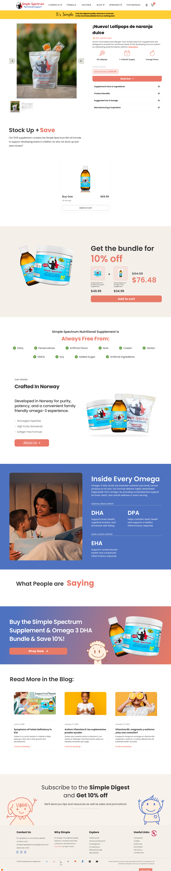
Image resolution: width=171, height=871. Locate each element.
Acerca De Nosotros (97, 841)
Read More (133, 47)
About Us (30, 443)
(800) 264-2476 (23, 848)
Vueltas (137, 841)
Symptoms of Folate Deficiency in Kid (33, 731)
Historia (86, 5)
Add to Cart (85, 207)
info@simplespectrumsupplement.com (32, 844)
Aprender (114, 5)
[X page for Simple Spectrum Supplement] (26, 853)
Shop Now (36, 651)
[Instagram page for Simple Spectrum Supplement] (22, 853)
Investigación (94, 844)
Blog (99, 5)
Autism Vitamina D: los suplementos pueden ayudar (85, 731)
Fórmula (71, 5)
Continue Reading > (22, 746)
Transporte (138, 838)
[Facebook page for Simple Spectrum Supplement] (18, 853)
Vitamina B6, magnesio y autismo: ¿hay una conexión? (135, 731)
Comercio (54, 5)
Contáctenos (94, 847)
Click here (58, 846)
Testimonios (133, 5)
